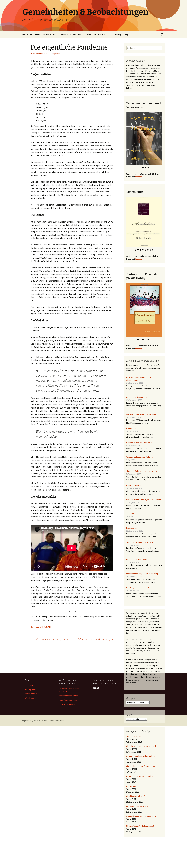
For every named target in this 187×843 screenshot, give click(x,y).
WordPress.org (31, 698)
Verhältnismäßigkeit (134, 738)
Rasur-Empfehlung (133, 487)
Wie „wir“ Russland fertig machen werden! (143, 502)
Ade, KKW (130, 516)
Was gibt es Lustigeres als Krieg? (139, 459)
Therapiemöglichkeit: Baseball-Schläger (142, 473)
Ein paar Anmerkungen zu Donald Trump (142, 576)
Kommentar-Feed (32, 693)
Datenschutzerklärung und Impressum (38, 34)
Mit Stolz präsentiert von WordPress (49, 720)
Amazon (138, 177)
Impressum (26, 720)
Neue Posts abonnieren (97, 34)
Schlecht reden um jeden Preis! (139, 445)
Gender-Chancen (133, 430)
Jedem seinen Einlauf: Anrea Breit (140, 544)
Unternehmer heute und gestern (49, 639)
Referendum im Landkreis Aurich (139, 778)
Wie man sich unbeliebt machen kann (141, 416)
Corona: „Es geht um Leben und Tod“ (141, 758)
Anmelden (29, 685)
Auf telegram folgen (121, 34)
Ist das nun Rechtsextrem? (137, 808)
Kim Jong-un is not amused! (137, 590)
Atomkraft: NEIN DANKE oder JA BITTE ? (141, 818)
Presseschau (131, 530)
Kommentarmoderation (71, 34)
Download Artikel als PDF (41, 627)
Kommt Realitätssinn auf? (136, 399)
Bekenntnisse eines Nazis (136, 561)
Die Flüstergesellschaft (135, 798)
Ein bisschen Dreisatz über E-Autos (140, 768)
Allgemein (56, 53)
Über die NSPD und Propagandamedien (142, 748)
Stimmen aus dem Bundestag (95, 639)
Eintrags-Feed (31, 689)
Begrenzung (131, 788)
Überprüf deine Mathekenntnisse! (140, 828)
